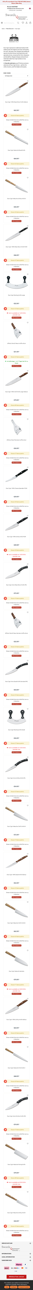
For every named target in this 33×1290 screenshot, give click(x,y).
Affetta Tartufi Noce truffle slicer (16, 343)
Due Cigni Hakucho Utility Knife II (16, 198)
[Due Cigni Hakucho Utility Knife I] (16, 1199)
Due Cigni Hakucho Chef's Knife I (16, 923)
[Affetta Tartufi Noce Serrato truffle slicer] (16, 620)
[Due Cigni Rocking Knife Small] (16, 716)
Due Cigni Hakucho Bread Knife (16, 150)
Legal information (8, 1257)
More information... (22, 1284)
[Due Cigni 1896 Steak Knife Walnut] (16, 861)
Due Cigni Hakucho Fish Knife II (16, 1068)
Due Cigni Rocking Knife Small (16, 729)
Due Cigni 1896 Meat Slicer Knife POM (16, 247)
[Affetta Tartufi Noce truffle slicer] (16, 330)
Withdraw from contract (16, 1276)
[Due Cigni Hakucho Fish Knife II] (16, 1054)
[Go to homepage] (17, 17)
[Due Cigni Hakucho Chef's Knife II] (16, 813)
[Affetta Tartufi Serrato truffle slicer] (16, 427)
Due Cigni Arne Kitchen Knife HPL (16, 1116)
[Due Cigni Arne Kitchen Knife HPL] (16, 1103)
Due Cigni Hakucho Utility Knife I (16, 1212)
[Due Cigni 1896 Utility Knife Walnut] (16, 1006)
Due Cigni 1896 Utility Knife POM (16, 536)
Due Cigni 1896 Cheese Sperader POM (16, 488)
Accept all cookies (24, 1287)
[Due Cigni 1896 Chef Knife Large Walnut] (16, 378)
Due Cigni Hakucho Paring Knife (16, 1164)
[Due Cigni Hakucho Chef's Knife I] (16, 910)
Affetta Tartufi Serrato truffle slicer (16, 440)
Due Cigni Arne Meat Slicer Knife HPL (16, 585)
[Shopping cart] (30, 23)
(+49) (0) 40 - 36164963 (15, 10)
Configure (13, 1287)
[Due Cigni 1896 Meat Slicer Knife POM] (16, 233)
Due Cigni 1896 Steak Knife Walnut (16, 874)
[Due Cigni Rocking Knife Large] (16, 282)
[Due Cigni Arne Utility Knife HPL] (16, 765)
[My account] (27, 23)
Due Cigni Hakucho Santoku (16, 971)
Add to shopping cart (16, 124)
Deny (7, 1287)
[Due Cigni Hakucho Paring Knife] (16, 1151)
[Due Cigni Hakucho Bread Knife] (16, 137)
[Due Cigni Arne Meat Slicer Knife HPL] (16, 571)
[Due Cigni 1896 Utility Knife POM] (16, 523)
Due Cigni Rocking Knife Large (16, 295)
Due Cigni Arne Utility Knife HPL (16, 778)
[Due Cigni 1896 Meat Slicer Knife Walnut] (16, 88)
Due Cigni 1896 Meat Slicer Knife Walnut (16, 102)
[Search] (18, 23)
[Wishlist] (23, 23)
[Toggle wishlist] (27, 81)
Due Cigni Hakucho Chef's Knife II (16, 826)
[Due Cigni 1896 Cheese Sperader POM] (16, 475)
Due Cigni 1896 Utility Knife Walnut (16, 1019)
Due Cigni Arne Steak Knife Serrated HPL (16, 681)
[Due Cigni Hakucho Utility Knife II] (16, 185)
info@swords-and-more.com (15, 8)
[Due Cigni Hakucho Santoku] (16, 958)
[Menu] (2, 23)
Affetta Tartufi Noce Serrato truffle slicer (16, 633)
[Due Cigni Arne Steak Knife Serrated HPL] (16, 668)
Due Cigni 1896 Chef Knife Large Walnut (16, 391)
